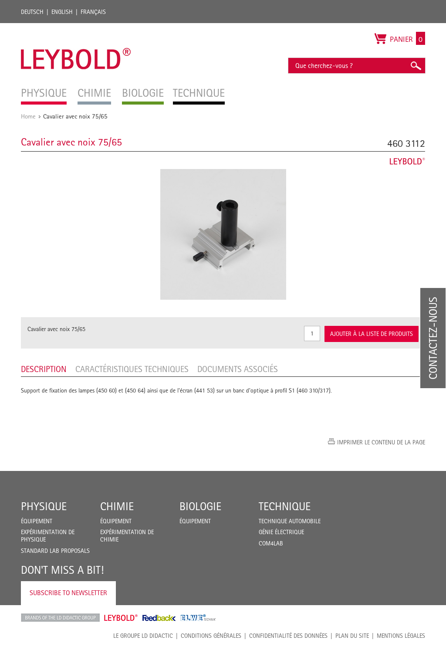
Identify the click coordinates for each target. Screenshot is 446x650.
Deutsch (32, 11)
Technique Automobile (290, 521)
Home (28, 116)
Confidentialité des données (288, 635)
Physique (44, 506)
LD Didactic (60, 617)
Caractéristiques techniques (132, 369)
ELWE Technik (198, 617)
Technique (285, 506)
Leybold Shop (121, 617)
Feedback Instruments (159, 617)
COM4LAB (271, 543)
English (62, 11)
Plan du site (352, 635)
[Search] (415, 66)
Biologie (200, 506)
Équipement (36, 521)
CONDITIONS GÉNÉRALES (211, 635)
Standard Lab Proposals (55, 550)
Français (93, 11)
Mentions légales (401, 635)
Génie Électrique (281, 531)
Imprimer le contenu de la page (381, 442)
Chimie (117, 506)
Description (44, 369)
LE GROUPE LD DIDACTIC (143, 635)
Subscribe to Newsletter (68, 593)
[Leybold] (76, 27)
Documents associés (237, 369)
